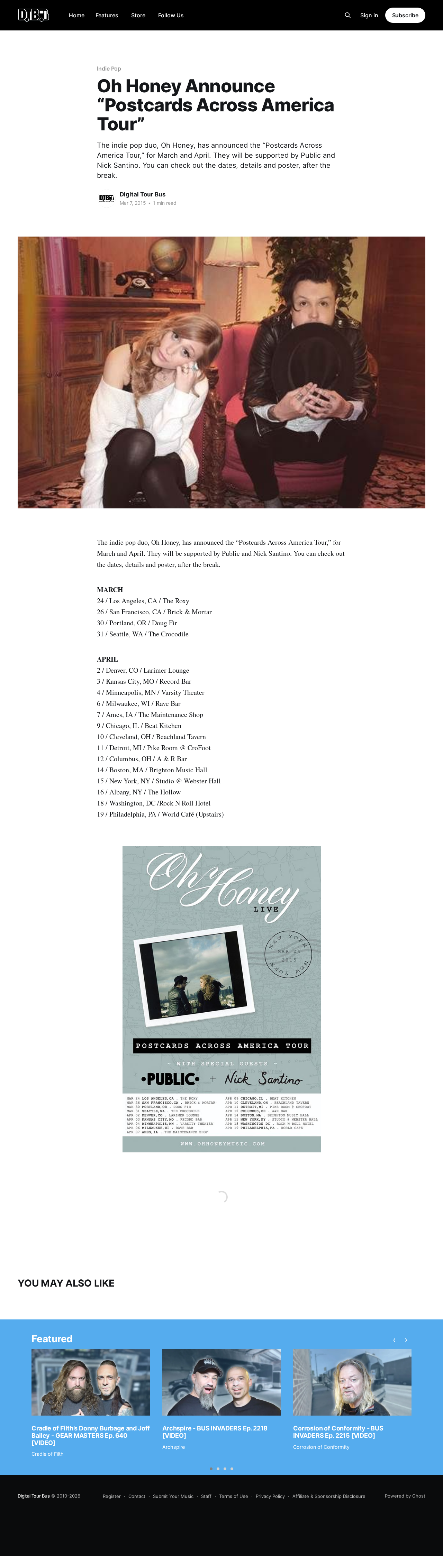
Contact (136, 1496)
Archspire (173, 1447)
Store (138, 15)
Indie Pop (109, 68)
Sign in (369, 15)
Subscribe (405, 15)
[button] (211, 1468)
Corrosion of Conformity (321, 1447)
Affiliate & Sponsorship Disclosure (328, 1496)
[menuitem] (76, 15)
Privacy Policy (270, 1496)
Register (112, 1496)
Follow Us (171, 15)
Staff (206, 1496)
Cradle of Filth (47, 1454)
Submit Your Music (173, 1496)
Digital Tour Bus (143, 194)
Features (107, 15)
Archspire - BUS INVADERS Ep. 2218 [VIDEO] (215, 1432)
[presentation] (394, 1340)
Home (76, 15)
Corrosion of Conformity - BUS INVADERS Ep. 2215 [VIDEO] (338, 1432)
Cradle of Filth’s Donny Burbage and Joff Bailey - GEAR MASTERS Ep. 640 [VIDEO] (90, 1435)
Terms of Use (233, 1496)
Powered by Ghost (405, 1496)
